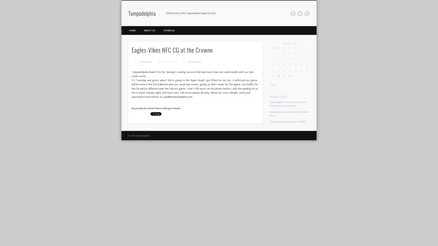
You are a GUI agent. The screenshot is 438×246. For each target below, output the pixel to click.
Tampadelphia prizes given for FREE (288, 121)
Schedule (169, 30)
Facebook (293, 13)
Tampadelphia (142, 13)
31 (289, 76)
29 (278, 76)
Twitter (300, 13)
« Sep (272, 84)
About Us (149, 30)
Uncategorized (194, 61)
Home (132, 30)
